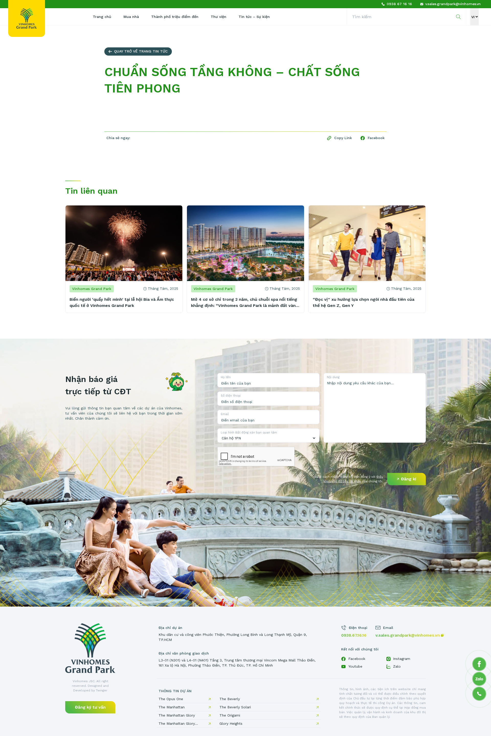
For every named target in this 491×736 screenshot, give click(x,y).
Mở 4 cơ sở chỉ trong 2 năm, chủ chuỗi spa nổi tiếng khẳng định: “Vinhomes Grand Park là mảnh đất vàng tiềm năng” (244, 303)
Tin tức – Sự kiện (254, 17)
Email (225, 414)
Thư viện (218, 17)
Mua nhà (131, 17)
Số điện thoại (231, 395)
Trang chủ (102, 17)
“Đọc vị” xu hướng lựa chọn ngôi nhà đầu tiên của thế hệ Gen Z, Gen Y (363, 302)
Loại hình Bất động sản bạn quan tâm (249, 432)
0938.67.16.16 (353, 635)
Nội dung (333, 377)
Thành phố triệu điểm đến (174, 17)
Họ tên (226, 377)
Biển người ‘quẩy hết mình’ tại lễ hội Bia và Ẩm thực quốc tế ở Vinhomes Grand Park (122, 302)
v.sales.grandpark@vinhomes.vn (407, 635)
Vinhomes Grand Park (91, 289)
